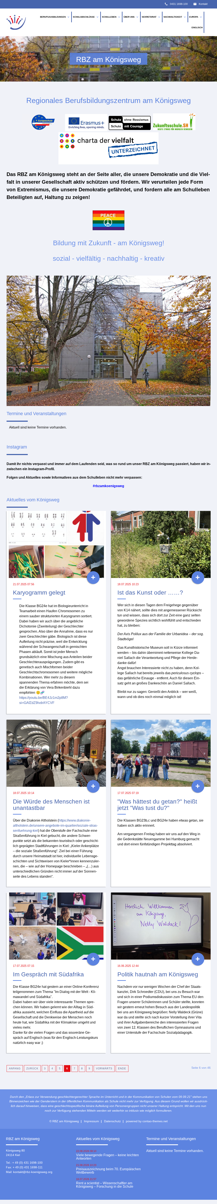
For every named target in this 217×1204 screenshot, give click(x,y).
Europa (196, 17)
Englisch (197, 27)
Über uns (131, 17)
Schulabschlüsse (86, 17)
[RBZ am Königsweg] (16, 22)
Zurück (32, 1068)
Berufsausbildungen (55, 17)
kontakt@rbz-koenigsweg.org (32, 1172)
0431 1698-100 (179, 4)
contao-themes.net (155, 1121)
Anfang (15, 1068)
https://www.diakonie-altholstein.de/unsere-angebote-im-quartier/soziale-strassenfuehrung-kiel (55, 825)
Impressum (91, 1121)
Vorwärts (104, 1068)
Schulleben (111, 17)
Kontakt (203, 4)
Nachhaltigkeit (175, 17)
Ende (122, 1068)
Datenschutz (112, 1121)
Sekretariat (151, 17)
